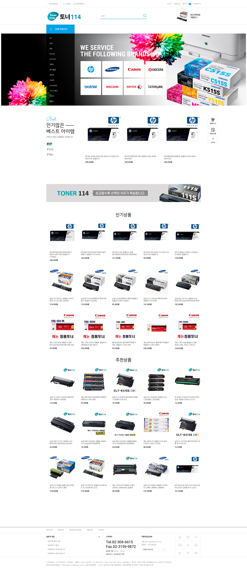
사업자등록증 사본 (53, 541)
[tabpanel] (103, 139)
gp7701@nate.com (75, 565)
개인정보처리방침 (75, 530)
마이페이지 (197, 4)
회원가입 (177, 4)
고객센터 (101, 530)
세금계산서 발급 (53, 545)
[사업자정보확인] (115, 565)
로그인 (169, 4)
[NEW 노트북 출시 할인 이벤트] (123, 70)
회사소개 (49, 530)
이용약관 (89, 530)
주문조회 (213, 134)
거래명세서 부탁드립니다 (56, 553)
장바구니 (213, 123)
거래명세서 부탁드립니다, (56, 549)
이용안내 (61, 530)
